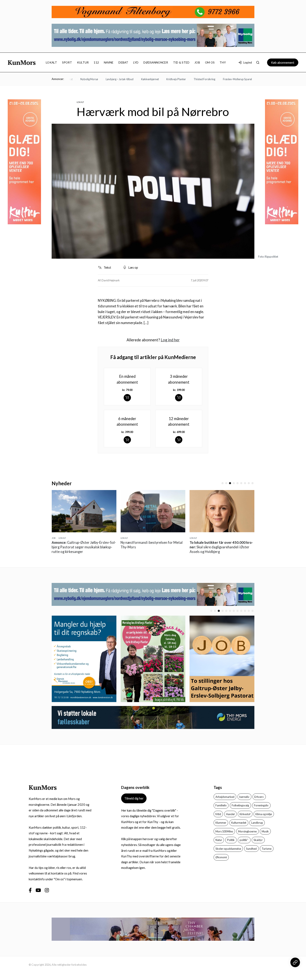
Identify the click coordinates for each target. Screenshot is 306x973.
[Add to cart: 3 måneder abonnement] (178, 397)
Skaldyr (258, 840)
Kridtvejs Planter (163, 79)
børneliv (244, 796)
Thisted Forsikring (192, 79)
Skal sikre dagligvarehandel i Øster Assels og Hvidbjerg (221, 547)
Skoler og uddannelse (228, 848)
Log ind (247, 62)
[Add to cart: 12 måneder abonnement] (178, 439)
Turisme (266, 848)
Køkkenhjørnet (137, 79)
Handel (230, 814)
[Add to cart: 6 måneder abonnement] (127, 439)
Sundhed (251, 848)
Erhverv (259, 796)
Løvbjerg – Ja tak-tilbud (107, 79)
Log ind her (170, 340)
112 (96, 62)
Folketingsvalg (240, 805)
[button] (222, 483)
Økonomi (221, 857)
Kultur (83, 62)
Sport (67, 62)
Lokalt (51, 62)
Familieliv (221, 805)
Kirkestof (245, 814)
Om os (210, 62)
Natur (218, 840)
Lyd (136, 62)
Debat (123, 62)
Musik (265, 831)
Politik (231, 840)
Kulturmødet (238, 822)
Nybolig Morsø (76, 79)
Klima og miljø (263, 814)
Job (197, 62)
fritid (218, 814)
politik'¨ (244, 840)
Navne (108, 62)
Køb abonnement (282, 62)
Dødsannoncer (155, 62)
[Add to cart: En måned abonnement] (127, 397)
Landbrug (257, 822)
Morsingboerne (247, 831)
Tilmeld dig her (134, 798)
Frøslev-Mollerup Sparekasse (227, 79)
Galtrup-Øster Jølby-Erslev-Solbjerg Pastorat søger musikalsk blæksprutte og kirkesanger (84, 547)
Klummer (220, 822)
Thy (223, 62)
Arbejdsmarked (224, 796)
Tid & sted (181, 62)
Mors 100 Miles (224, 831)
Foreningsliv (261, 805)
